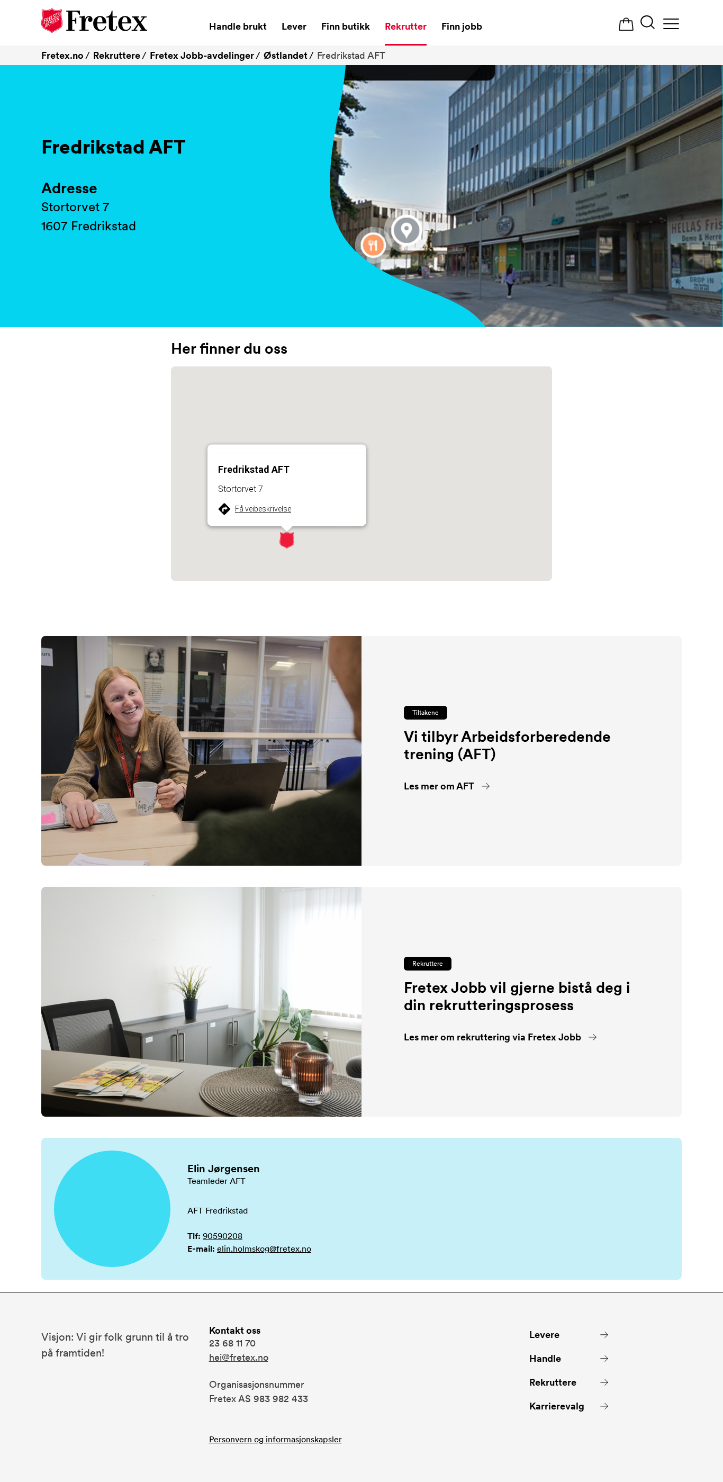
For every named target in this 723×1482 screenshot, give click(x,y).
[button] (286, 540)
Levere (544, 1334)
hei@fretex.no (238, 1357)
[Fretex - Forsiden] (94, 22)
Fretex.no (62, 55)
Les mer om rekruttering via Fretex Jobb (492, 1037)
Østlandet (286, 55)
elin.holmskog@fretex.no (264, 1249)
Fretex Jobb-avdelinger (202, 55)
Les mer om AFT (439, 786)
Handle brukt (238, 26)
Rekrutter (406, 26)
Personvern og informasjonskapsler (275, 1439)
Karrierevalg (556, 1406)
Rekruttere (116, 55)
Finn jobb (461, 26)
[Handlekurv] (626, 24)
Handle (545, 1358)
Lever (294, 26)
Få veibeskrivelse (263, 509)
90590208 (222, 1236)
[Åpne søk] (647, 23)
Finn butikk (345, 26)
